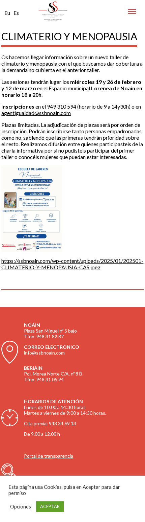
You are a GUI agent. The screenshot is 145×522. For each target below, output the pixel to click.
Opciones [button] (20, 506)
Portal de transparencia (48, 456)
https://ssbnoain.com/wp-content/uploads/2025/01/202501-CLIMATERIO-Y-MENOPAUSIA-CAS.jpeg (72, 263)
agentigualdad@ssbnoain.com (36, 113)
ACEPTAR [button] (50, 506)
